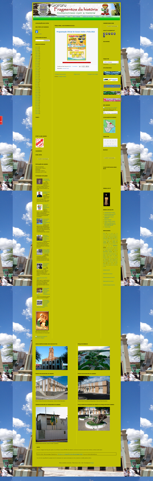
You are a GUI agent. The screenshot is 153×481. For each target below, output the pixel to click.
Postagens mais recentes (60, 74)
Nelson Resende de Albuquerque (109, 254)
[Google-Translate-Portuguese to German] (110, 141)
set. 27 (36, 73)
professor (116, 258)
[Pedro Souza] (36, 32)
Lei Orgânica (37, 19)
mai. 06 (37, 56)
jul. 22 (36, 86)
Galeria (69, 16)
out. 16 (36, 108)
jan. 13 (36, 76)
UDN (108, 263)
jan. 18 (36, 103)
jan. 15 (36, 48)
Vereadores (108, 16)
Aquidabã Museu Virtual (109, 212)
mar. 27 (37, 53)
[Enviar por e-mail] (82, 66)
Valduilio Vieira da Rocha (46, 192)
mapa (115, 250)
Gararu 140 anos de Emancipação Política (46, 206)
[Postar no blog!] (84, 66)
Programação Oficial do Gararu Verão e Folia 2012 (76, 32)
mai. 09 (37, 58)
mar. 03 (37, 79)
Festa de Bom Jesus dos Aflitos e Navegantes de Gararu (46, 221)
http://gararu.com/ (70, 454)
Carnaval (64, 68)
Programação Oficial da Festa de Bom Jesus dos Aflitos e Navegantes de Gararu (43, 292)
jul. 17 (36, 84)
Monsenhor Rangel (107, 251)
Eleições (53, 16)
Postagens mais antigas (93, 74)
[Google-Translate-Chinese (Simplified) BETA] (105, 141)
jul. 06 (36, 66)
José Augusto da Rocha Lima (46, 180)
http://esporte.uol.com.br (108, 281)
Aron (108, 236)
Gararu (115, 245)
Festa (67, 68)
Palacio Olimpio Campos (109, 221)
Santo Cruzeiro (110, 262)
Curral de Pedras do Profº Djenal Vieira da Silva (109, 215)
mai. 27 (37, 60)
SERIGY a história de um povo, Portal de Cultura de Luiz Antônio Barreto (110, 224)
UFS (112, 263)
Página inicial (77, 74)
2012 (104, 233)
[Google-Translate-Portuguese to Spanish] (113, 144)
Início (35, 16)
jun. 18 (36, 63)
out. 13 (36, 99)
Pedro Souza (37, 29)
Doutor (109, 242)
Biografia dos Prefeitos (43, 16)
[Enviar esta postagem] (80, 66)
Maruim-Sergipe (107, 219)
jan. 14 (36, 47)
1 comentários (74, 66)
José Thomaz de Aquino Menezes (46, 265)
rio (105, 262)
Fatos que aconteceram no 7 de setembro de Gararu (46, 238)
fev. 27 (36, 105)
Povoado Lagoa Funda (107, 258)
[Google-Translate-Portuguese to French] (108, 141)
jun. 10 (36, 61)
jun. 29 (36, 64)
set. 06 (36, 69)
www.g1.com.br (106, 270)
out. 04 (36, 97)
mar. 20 (37, 92)
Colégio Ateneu (106, 241)
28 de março (110, 233)
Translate (114, 64)
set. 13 (36, 71)
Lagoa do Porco (108, 250)
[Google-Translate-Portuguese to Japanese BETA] (115, 141)
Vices (103, 16)
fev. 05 (36, 50)
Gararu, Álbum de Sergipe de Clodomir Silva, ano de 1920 (46, 251)
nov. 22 (37, 89)
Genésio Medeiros (110, 247)
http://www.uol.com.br (107, 273)
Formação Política (61, 16)
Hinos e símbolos (76, 16)
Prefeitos (97, 16)
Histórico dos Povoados (87, 16)
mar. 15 (37, 81)
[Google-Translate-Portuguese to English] (108, 144)
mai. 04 (37, 55)
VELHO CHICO (113, 265)
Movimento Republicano (111, 253)
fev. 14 (36, 77)
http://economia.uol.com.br (109, 277)
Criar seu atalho (38, 33)
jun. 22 (36, 94)
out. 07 (36, 87)
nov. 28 (37, 90)
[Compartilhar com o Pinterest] (88, 66)
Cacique (111, 238)
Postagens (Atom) (62, 76)
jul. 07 (36, 82)
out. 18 (36, 74)
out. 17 (36, 110)
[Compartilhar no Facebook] (87, 66)
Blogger (92, 462)
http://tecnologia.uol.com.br (109, 285)
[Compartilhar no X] (85, 66)
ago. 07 (37, 68)
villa (104, 266)
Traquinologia (107, 226)
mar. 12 (37, 52)
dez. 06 (37, 102)
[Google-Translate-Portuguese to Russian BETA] (110, 144)
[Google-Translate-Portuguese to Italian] (113, 141)
